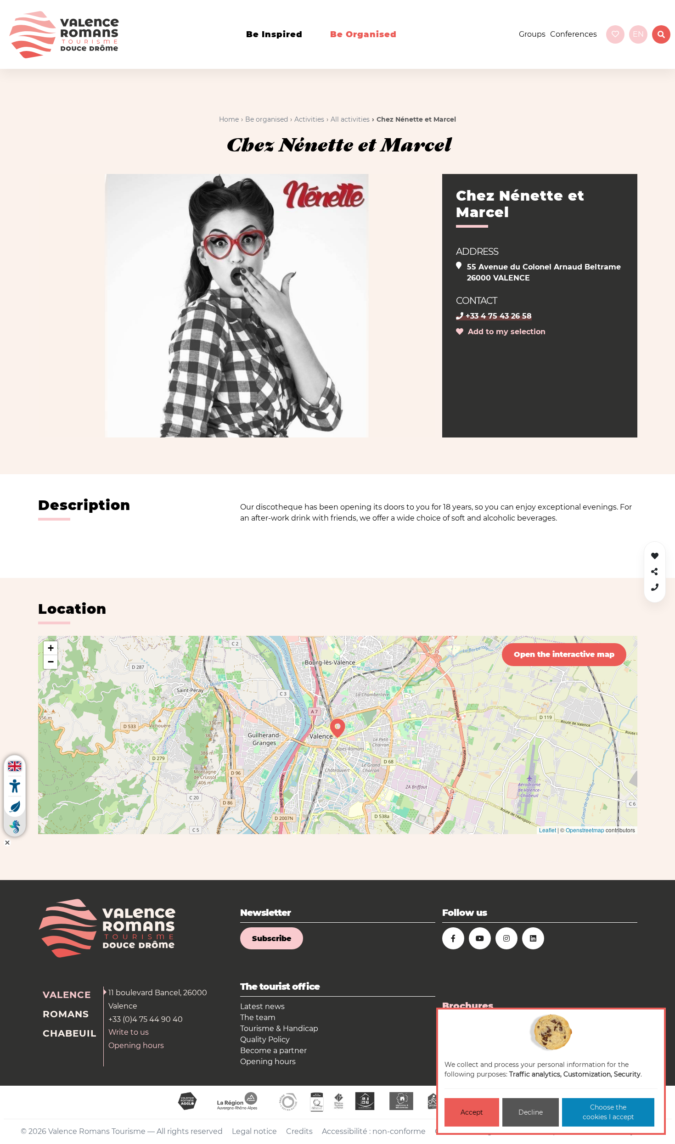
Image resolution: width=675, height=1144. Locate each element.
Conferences (573, 34)
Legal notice (254, 1131)
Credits (299, 1131)
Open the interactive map (564, 654)
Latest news (262, 1006)
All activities (350, 119)
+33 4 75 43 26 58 (497, 316)
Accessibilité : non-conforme (374, 1131)
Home (229, 119)
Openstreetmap (585, 830)
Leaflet (547, 830)
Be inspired (274, 34)
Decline (530, 1112)
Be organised (363, 34)
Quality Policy (265, 1039)
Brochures (467, 1005)
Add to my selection (504, 331)
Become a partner (273, 1050)
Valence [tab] (67, 994)
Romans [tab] (66, 1014)
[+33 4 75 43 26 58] (654, 587)
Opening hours (136, 1045)
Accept (472, 1112)
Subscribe (271, 938)
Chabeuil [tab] (69, 1033)
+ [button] (51, 648)
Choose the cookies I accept (608, 1112)
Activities (309, 119)
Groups (532, 34)
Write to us (128, 1032)
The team (258, 1017)
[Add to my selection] (654, 556)
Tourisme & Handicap (279, 1028)
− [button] (51, 661)
